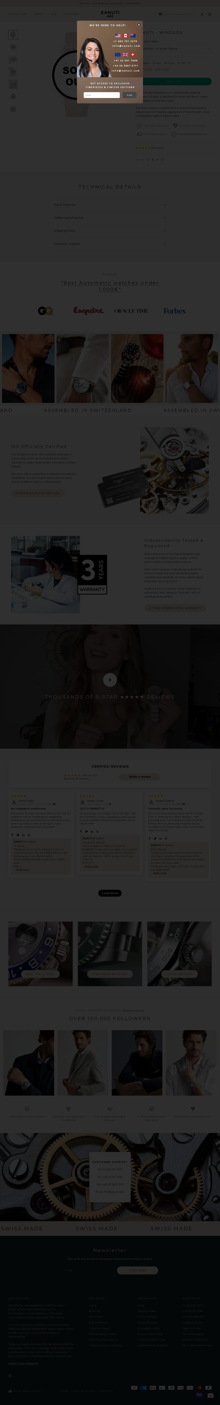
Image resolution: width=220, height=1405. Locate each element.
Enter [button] (129, 95)
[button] (139, 25)
